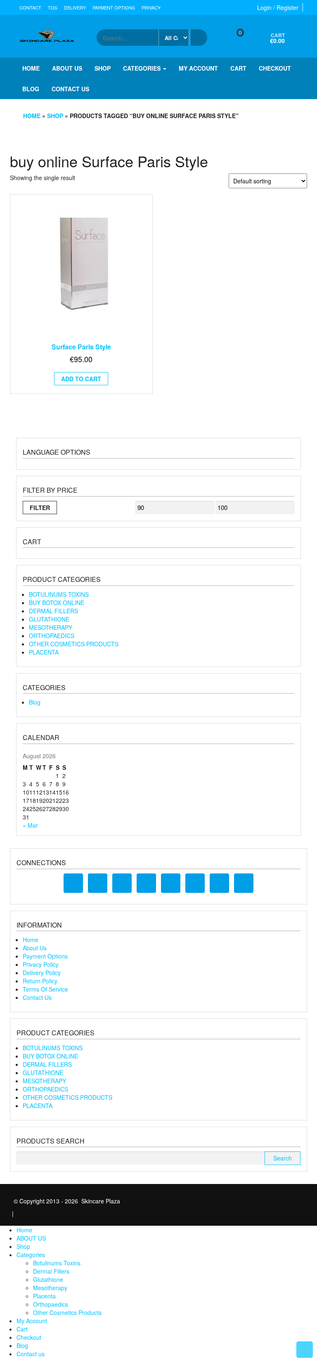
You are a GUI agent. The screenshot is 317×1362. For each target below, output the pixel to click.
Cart (238, 68)
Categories (142, 68)
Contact (30, 7)
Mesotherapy (50, 1288)
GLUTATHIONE (49, 619)
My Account (198, 68)
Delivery (75, 7)
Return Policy (40, 981)
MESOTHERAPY (50, 627)
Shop (103, 68)
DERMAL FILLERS (53, 611)
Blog (30, 89)
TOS (52, 7)
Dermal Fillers (51, 1271)
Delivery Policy (42, 972)
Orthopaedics (50, 1304)
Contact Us (37, 997)
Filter (40, 507)
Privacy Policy (41, 964)
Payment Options (113, 7)
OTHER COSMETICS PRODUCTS (73, 644)
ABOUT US (67, 68)
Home (31, 68)
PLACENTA (44, 652)
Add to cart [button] (81, 379)
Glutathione (48, 1279)
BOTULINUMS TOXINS (59, 594)
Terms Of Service (45, 989)
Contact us (70, 89)
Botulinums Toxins (56, 1263)
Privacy (151, 7)
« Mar (30, 825)
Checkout (275, 68)
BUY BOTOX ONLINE (56, 602)
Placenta (44, 1296)
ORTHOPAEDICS (51, 635)
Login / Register (277, 7)
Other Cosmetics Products (67, 1312)
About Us (35, 948)
